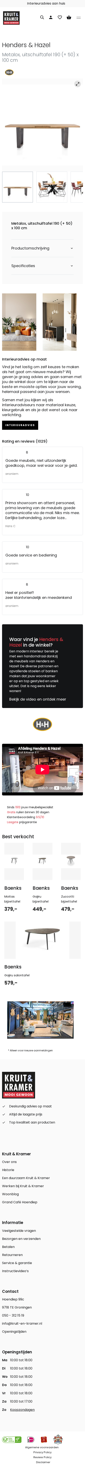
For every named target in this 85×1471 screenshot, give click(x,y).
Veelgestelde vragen (19, 1230)
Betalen (8, 1246)
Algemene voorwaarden (42, 1447)
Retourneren (12, 1254)
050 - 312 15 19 (13, 1315)
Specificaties (23, 265)
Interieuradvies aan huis (45, 3)
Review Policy (42, 1457)
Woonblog (10, 1194)
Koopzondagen (22, 1409)
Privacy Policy (42, 1452)
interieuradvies (20, 425)
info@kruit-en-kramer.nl (22, 1323)
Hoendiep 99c (13, 1299)
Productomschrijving (30, 248)
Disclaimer (43, 1462)
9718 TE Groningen (17, 1307)
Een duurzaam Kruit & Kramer (26, 1178)
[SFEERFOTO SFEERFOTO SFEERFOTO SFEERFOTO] (42, 125)
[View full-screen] (77, 84)
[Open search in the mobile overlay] (42, 16)
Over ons (9, 1161)
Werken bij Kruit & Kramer (23, 1186)
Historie (8, 1170)
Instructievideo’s (15, 1271)
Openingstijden (14, 1331)
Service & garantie (17, 1263)
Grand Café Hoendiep (19, 1202)
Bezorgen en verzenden (21, 1238)
